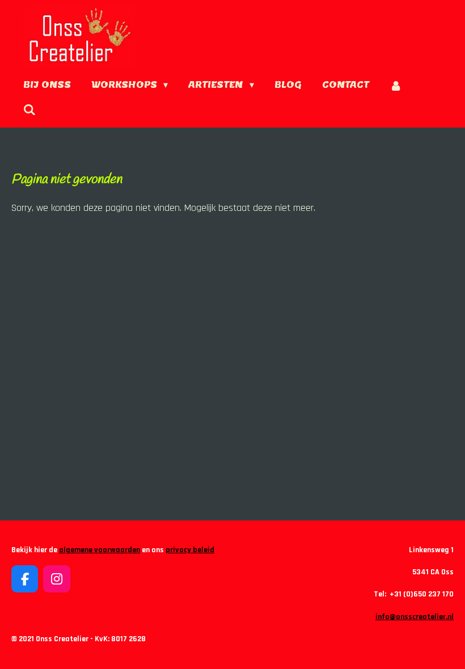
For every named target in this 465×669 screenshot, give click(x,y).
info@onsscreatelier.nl (414, 617)
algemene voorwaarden (99, 550)
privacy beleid (190, 550)
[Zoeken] (29, 110)
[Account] (395, 85)
